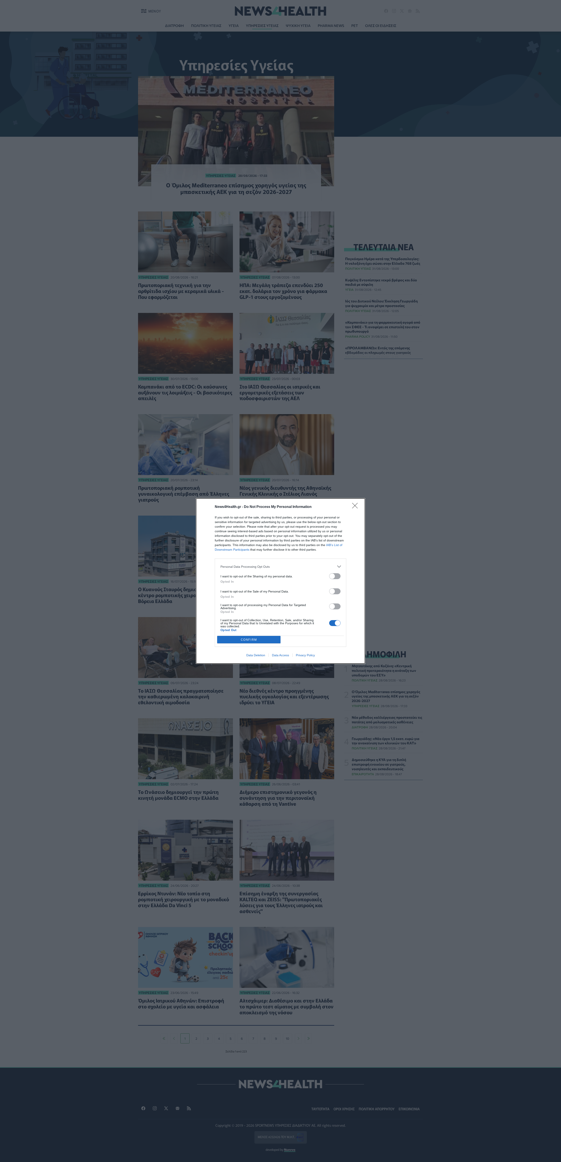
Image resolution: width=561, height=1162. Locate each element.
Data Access (280, 655)
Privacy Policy (305, 655)
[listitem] (280, 566)
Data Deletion (255, 655)
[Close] (356, 507)
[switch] (335, 576)
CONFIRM (249, 639)
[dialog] (280, 581)
